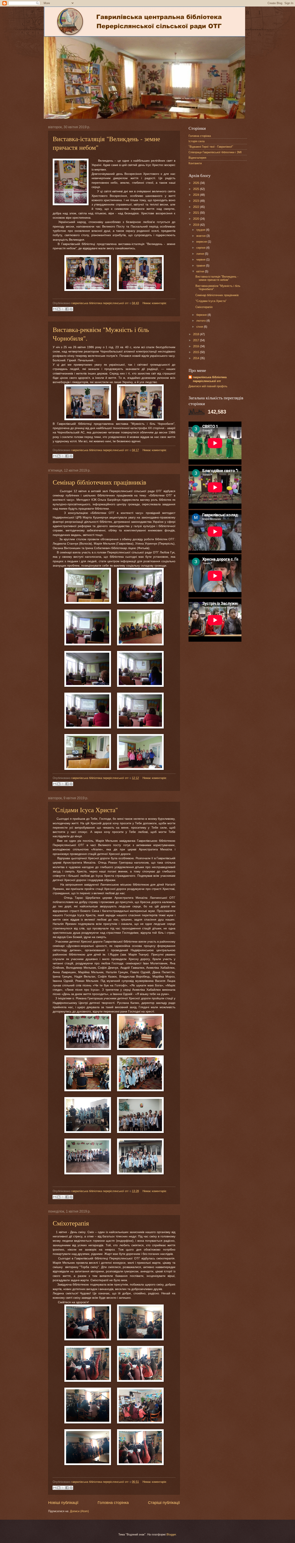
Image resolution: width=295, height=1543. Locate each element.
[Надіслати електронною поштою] (54, 309)
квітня (200, 271)
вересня (202, 241)
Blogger (171, 1534)
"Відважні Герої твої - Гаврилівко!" (211, 146)
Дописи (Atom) (79, 1511)
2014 (196, 358)
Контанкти (195, 163)
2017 (196, 340)
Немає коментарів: (155, 303)
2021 (196, 212)
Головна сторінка (113, 1502)
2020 (196, 218)
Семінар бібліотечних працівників (99, 482)
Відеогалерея (197, 157)
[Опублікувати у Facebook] (67, 309)
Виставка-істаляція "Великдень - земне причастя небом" (216, 278)
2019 (196, 224)
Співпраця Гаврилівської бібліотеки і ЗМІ (215, 152)
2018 (196, 334)
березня (202, 314)
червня (201, 259)
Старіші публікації (164, 1502)
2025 (196, 189)
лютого (201, 320)
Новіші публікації (63, 1502)
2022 (196, 206)
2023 (196, 200)
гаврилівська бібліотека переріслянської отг (210, 379)
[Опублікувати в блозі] (59, 309)
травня (201, 265)
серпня (201, 247)
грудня (201, 229)
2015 (196, 352)
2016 (196, 346)
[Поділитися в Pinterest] (71, 309)
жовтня (201, 235)
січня (200, 326)
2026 (196, 183)
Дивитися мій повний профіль (208, 386)
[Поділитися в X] (63, 309)
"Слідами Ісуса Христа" (85, 809)
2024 (196, 194)
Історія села (197, 141)
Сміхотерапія (71, 1223)
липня (200, 253)
